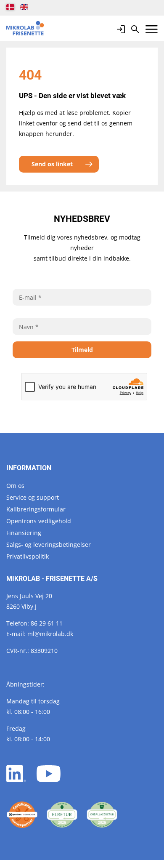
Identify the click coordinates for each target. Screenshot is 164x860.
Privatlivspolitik (27, 556)
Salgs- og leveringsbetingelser (48, 544)
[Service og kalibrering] (22, 815)
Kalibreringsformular (36, 509)
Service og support (32, 497)
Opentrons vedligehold (38, 521)
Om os (15, 486)
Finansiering (23, 533)
